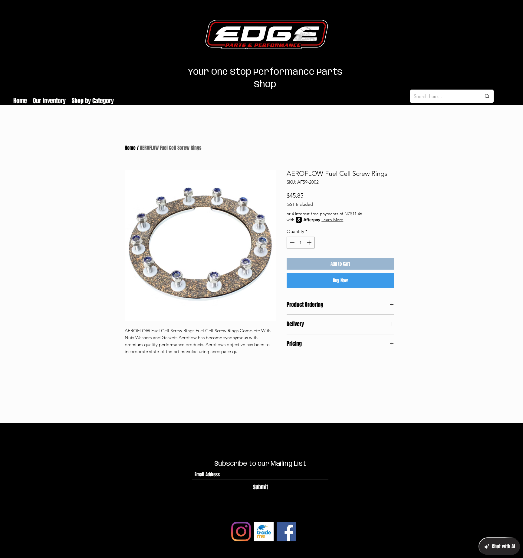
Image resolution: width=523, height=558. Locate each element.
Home (130, 147)
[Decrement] (292, 242)
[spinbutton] (301, 242)
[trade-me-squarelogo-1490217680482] (264, 531)
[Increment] (310, 242)
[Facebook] (286, 531)
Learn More (332, 219)
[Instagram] (241, 531)
